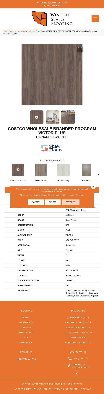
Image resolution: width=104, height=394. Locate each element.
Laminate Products (78, 327)
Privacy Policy (42, 389)
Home (5, 31)
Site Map (86, 389)
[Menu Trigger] (95, 18)
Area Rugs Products (78, 342)
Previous (19, 116)
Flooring (12, 31)
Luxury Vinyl (21, 31)
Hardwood (26, 322)
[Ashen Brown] (40, 170)
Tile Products (78, 337)
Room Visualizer (26, 359)
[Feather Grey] (63, 170)
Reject (52, 202)
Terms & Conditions (66, 389)
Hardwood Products (78, 322)
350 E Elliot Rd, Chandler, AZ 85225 (52, 3)
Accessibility (22, 389)
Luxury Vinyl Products (78, 332)
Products (31, 31)
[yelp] (77, 373)
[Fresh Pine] (86, 170)
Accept (36, 202)
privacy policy (38, 195)
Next (84, 116)
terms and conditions (59, 195)
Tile (26, 337)
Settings (70, 202)
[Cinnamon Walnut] (18, 170)
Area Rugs (26, 342)
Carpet (26, 317)
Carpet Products (78, 317)
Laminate (26, 327)
